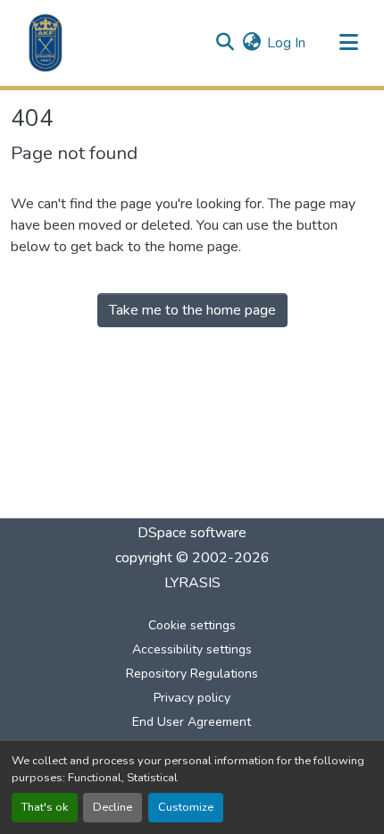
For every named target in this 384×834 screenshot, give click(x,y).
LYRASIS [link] (192, 583)
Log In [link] (286, 43)
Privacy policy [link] (192, 697)
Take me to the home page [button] (192, 310)
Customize (185, 807)
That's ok (44, 807)
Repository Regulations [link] (192, 673)
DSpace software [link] (192, 533)
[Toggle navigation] (348, 43)
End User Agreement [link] (191, 721)
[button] (45, 43)
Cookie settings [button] (192, 625)
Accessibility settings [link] (192, 649)
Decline (112, 807)
